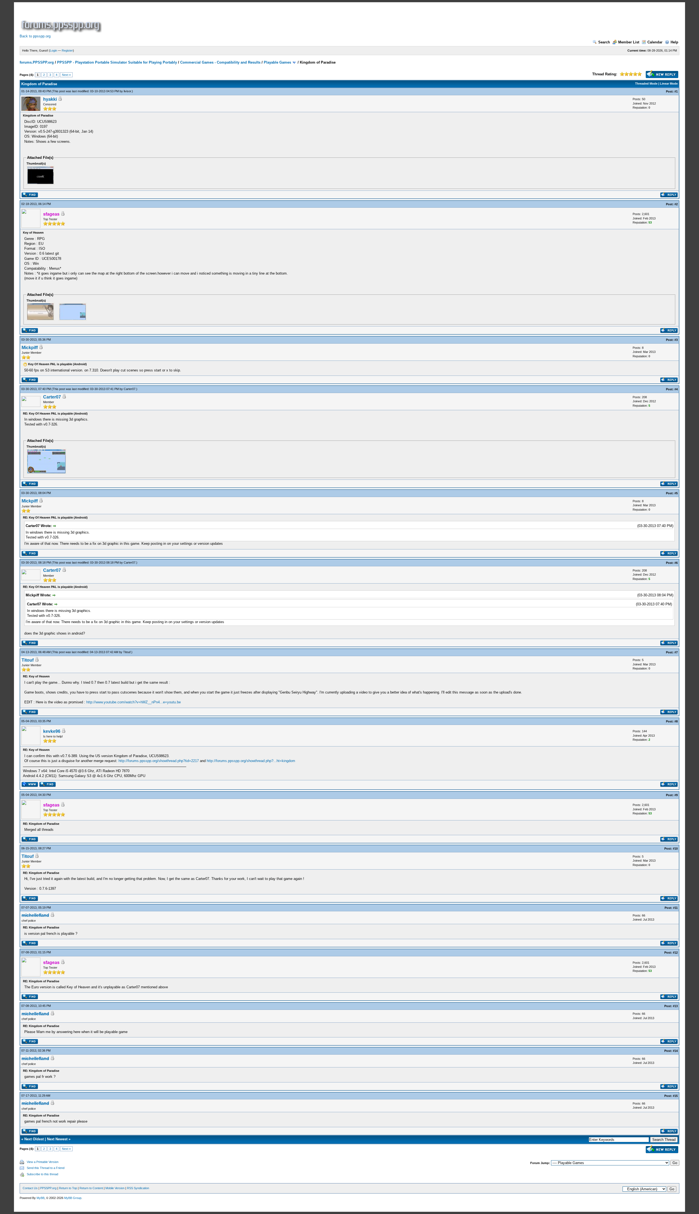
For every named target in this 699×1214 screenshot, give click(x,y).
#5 (676, 493)
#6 (676, 562)
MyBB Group (72, 1198)
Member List (628, 42)
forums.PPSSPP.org (37, 62)
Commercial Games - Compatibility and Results (220, 62)
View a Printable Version (42, 1162)
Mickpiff (30, 347)
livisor (127, 91)
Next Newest (57, 1139)
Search (604, 42)
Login (53, 50)
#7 (676, 652)
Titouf (127, 652)
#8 (676, 721)
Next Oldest (34, 1139)
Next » (66, 74)
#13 (675, 1006)
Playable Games (277, 62)
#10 (675, 848)
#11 (675, 907)
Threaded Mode (646, 83)
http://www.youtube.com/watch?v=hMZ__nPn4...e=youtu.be (133, 702)
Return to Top (68, 1188)
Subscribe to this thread (42, 1174)
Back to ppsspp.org (35, 36)
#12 (675, 952)
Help (674, 42)
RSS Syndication (138, 1188)
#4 (676, 389)
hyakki (50, 99)
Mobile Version (115, 1188)
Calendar (654, 42)
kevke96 (51, 731)
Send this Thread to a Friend (45, 1168)
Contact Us (30, 1188)
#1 (676, 91)
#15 (675, 1095)
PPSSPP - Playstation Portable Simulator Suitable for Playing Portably (117, 62)
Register (67, 50)
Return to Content (91, 1188)
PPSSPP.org (48, 1188)
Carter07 (129, 389)
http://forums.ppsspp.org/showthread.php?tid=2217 (159, 761)
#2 (676, 204)
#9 (676, 795)
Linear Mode (669, 83)
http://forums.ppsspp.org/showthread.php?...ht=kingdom (251, 761)
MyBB (41, 1198)
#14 (675, 1050)
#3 (676, 339)
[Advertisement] (202, 20)
